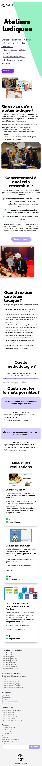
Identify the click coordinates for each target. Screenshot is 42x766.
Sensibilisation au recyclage (11, 684)
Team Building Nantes (9, 662)
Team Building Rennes (9, 664)
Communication (7, 703)
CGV (3, 743)
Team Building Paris (8, 653)
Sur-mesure (6, 692)
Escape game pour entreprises (12, 710)
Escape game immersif (9, 716)
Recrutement (6, 697)
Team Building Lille (8, 657)
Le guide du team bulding (10, 668)
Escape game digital (8, 718)
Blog (3, 735)
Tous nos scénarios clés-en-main (12, 720)
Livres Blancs (6, 737)
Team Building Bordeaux (9, 659)
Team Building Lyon (8, 655)
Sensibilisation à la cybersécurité (12, 687)
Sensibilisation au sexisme (10, 678)
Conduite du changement (10, 701)
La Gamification (7, 729)
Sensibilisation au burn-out (10, 682)
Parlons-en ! (7, 71)
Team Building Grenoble (9, 666)
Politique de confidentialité (10, 739)
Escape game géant (8, 712)
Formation (5, 699)
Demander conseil (21, 239)
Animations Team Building (12, 650)
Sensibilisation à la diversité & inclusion (14, 676)
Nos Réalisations (7, 733)
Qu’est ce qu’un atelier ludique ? (17, 40)
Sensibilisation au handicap (10, 680)
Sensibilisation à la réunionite (11, 685)
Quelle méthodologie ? (14, 56)
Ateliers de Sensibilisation (11, 673)
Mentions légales (7, 741)
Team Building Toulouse (9, 661)
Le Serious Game (7, 731)
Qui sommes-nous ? (8, 727)
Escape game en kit (8, 714)
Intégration (5, 695)
